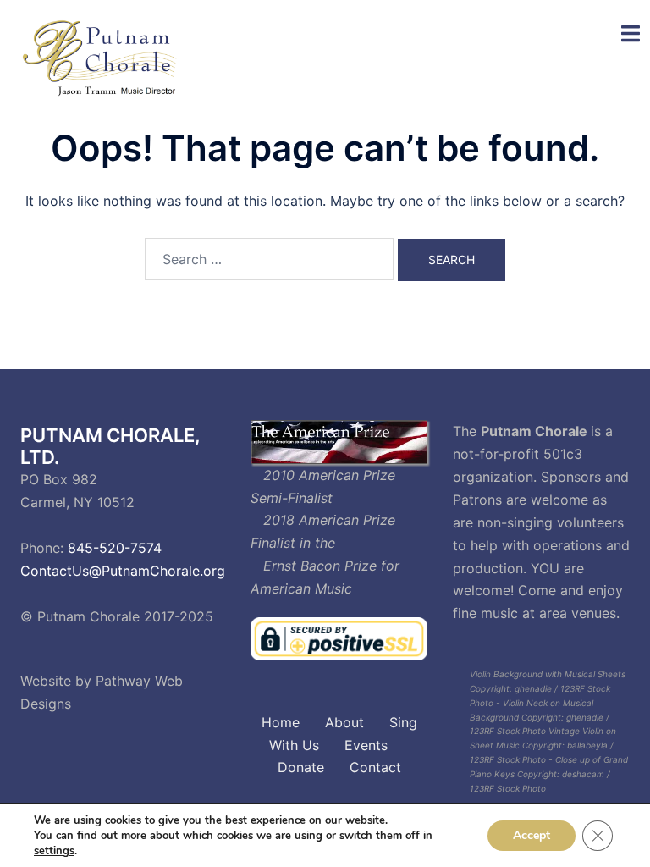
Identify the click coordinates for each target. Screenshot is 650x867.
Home (281, 722)
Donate (301, 767)
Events (366, 745)
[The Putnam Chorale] (102, 57)
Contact (375, 767)
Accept (531, 835)
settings (54, 851)
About (344, 722)
